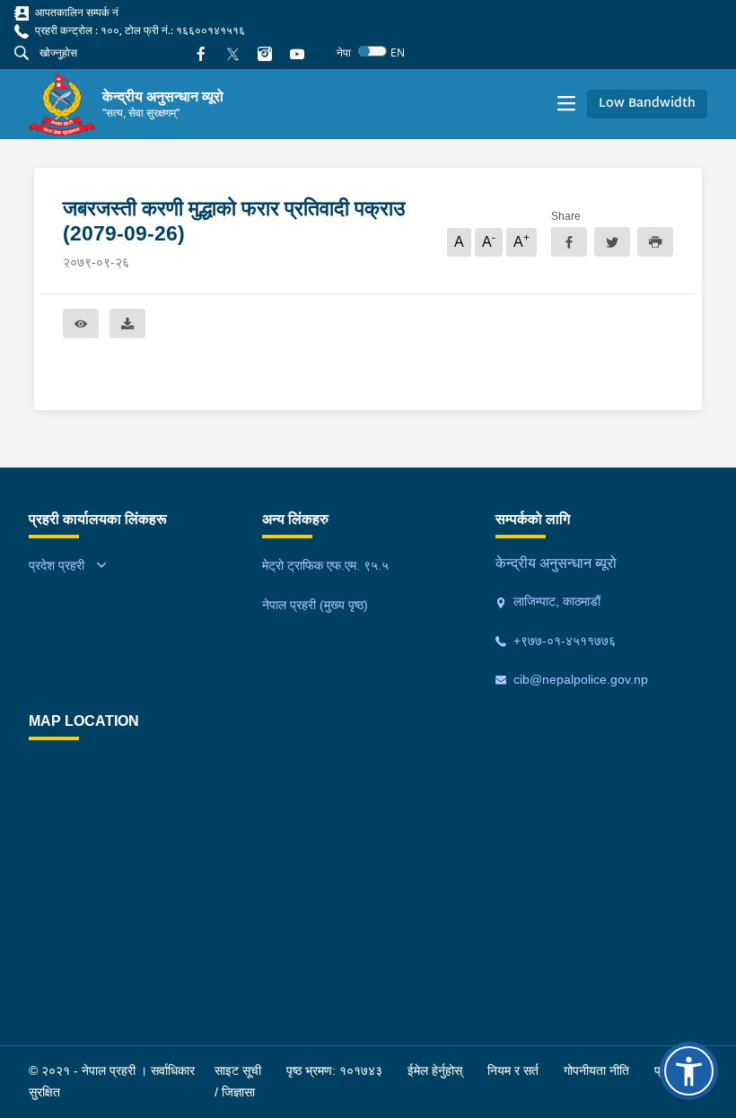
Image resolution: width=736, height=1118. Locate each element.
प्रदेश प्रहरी (56, 565)
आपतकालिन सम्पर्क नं (75, 12)
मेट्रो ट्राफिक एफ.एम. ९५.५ (325, 565)
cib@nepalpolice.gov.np (579, 679)
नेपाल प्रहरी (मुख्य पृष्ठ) (315, 605)
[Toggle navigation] (566, 104)
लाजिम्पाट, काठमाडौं (555, 601)
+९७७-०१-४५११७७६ (563, 640)
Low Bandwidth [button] (647, 103)
